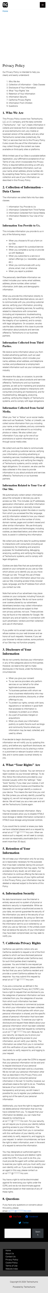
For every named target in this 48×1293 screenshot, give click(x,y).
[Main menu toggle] (42, 5)
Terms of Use (11, 1266)
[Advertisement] (24, 38)
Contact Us (10, 1256)
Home (5, 11)
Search (24, 1227)
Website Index (12, 1269)
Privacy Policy (12, 1259)
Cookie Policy (12, 1263)
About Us (10, 1253)
